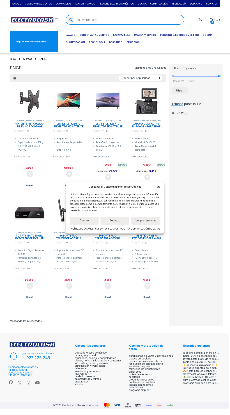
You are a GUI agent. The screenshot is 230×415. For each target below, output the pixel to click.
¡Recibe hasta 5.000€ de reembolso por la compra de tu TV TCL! (201, 362)
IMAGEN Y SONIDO (85, 3)
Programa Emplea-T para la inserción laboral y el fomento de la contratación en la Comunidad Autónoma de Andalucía (201, 383)
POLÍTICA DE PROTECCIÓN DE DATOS (140, 228)
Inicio (13, 58)
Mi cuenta (134, 376)
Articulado (19, 121)
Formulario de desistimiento (144, 368)
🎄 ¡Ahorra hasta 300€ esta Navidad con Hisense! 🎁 (201, 377)
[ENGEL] (29, 185)
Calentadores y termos (88, 378)
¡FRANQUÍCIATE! (136, 387)
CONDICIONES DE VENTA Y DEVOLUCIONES (151, 355)
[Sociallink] (11, 382)
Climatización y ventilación (90, 365)
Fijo (55, 232)
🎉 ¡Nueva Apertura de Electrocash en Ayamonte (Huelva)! (201, 368)
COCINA (142, 3)
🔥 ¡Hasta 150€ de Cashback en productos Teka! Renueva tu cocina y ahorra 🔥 (201, 371)
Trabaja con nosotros (141, 384)
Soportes (28, 121)
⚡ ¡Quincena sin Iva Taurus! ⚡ (200, 365)
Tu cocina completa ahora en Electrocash (201, 353)
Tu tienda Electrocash (141, 374)
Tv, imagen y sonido (35, 121)
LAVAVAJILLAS (63, 3)
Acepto (84, 220)
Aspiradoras (81, 381)
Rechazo (114, 220)
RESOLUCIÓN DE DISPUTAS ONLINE (146, 363)
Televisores (59, 121)
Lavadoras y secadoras (88, 371)
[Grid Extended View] (14, 78)
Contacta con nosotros (142, 382)
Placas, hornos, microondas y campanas (98, 360)
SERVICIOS (212, 3)
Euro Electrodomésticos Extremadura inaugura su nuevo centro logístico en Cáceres (201, 380)
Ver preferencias (145, 220)
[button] (158, 187)
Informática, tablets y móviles (144, 121)
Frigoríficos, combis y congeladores (95, 357)
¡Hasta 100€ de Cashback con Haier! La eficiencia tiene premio (201, 356)
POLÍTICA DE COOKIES (81, 228)
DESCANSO (196, 3)
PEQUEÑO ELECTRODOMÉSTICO (116, 3)
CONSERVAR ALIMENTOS (38, 3)
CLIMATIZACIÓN (159, 3)
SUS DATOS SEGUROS (107, 228)
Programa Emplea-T (140, 389)
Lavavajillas (81, 373)
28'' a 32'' (178, 113)
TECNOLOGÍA (179, 3)
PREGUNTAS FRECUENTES (141, 379)
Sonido (79, 384)
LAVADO (16, 3)
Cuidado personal (85, 376)
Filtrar (180, 90)
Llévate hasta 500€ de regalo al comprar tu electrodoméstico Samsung (201, 359)
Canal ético (135, 371)
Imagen (21, 232)
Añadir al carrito (29, 174)
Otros (159, 121)
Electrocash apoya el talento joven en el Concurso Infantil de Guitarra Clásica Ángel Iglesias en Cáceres (201, 374)
